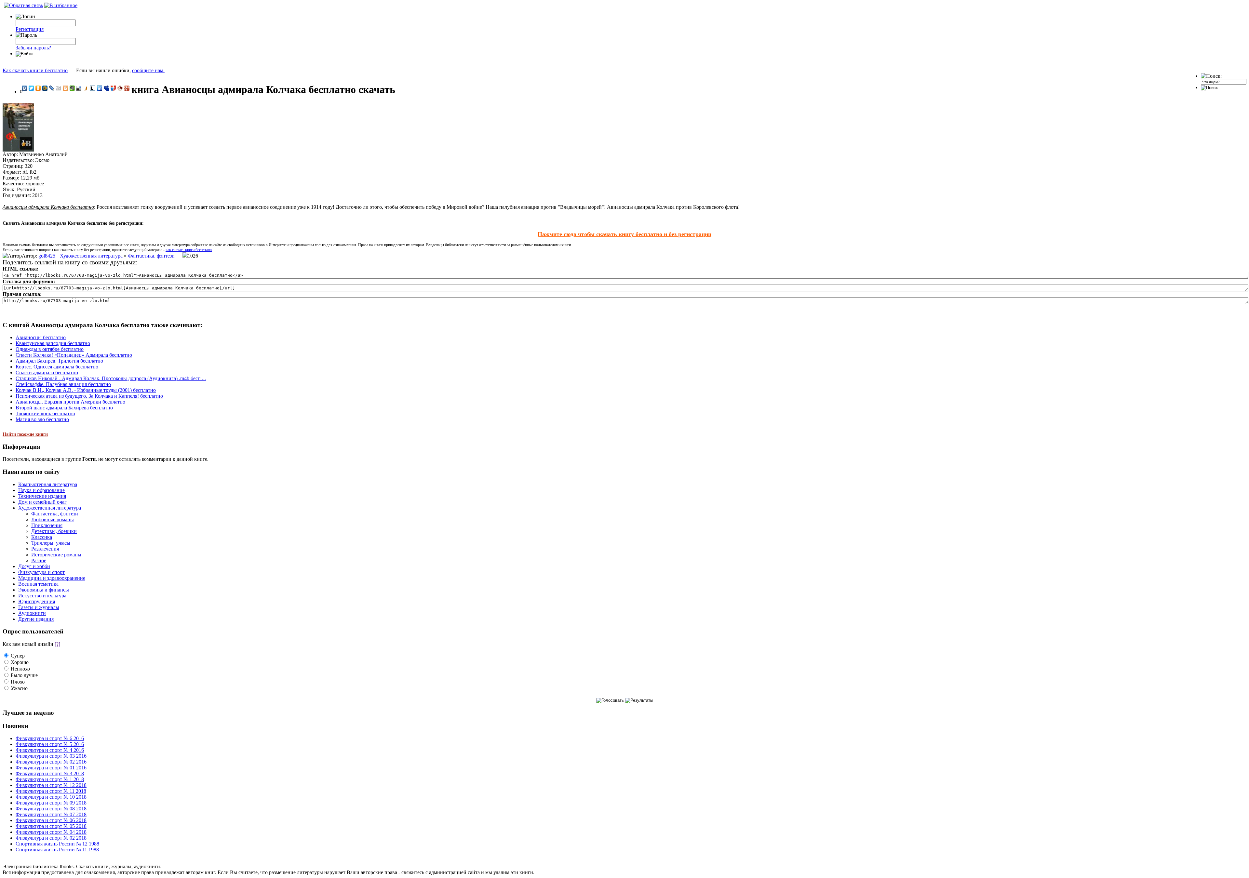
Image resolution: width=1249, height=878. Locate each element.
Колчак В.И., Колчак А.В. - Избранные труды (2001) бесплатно (86, 390)
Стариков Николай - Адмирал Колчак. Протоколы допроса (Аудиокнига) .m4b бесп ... (111, 378)
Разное (38, 560)
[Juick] (86, 88)
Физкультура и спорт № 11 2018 (51, 791)
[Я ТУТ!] (113, 88)
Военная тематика (38, 584)
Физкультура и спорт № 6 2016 (50, 738)
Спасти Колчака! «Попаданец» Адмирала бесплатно (74, 355)
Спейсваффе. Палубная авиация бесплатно (63, 384)
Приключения (46, 525)
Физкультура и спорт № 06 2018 (51, 820)
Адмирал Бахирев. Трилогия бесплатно (59, 361)
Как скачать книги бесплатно (35, 70)
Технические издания (42, 496)
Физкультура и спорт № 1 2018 (50, 779)
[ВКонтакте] (24, 88)
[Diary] (120, 88)
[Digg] (58, 88)
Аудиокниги (32, 613)
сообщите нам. (148, 70)
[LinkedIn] (99, 88)
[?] (57, 644)
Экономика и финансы (43, 589)
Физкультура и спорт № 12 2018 (51, 785)
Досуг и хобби (34, 566)
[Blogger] (65, 88)
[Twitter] (31, 88)
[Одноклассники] (38, 88)
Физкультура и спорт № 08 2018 (51, 808)
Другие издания (36, 619)
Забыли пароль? (33, 47)
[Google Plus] (127, 88)
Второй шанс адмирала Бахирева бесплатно (64, 407)
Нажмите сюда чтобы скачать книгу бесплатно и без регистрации (624, 234)
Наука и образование (41, 490)
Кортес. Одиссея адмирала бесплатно (57, 366)
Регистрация (30, 29)
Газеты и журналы (38, 607)
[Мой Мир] (45, 88)
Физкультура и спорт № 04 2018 (51, 832)
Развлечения (45, 549)
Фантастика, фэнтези (151, 256)
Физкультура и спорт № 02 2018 (51, 838)
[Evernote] (72, 88)
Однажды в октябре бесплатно (50, 349)
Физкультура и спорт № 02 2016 (51, 762)
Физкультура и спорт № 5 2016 (50, 744)
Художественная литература (91, 256)
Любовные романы (52, 519)
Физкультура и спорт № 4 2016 (50, 750)
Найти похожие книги (25, 434)
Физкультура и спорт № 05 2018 (51, 826)
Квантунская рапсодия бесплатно (53, 343)
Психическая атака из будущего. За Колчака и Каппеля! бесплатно (89, 396)
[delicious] (79, 88)
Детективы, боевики (54, 531)
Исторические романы (56, 554)
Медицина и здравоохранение (51, 578)
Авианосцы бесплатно (41, 337)
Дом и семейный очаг (42, 502)
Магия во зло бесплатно (42, 419)
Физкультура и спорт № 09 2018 (51, 802)
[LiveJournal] (51, 88)
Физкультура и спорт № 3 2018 (50, 773)
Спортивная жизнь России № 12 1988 (57, 843)
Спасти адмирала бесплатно (47, 372)
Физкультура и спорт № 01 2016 (51, 767)
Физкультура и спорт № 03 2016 (51, 756)
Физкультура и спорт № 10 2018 (51, 797)
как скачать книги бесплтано (189, 249)
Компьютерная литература (47, 484)
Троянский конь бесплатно (45, 413)
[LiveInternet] (92, 88)
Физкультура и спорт (41, 572)
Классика (41, 537)
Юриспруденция (36, 601)
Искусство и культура (42, 595)
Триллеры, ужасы (50, 543)
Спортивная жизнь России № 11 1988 (57, 849)
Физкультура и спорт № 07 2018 (51, 814)
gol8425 (46, 256)
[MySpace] (106, 88)
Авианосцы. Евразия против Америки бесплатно (70, 402)
